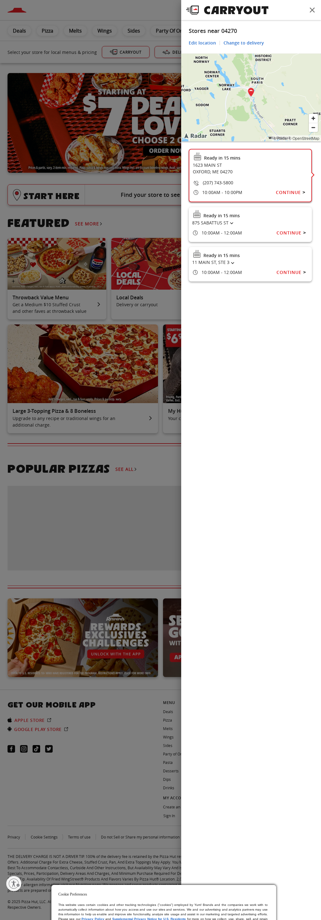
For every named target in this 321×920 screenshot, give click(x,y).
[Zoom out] (313, 127)
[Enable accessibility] (13, 883)
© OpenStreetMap (304, 138)
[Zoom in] (313, 118)
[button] (251, 93)
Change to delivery (244, 43)
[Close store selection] (312, 10)
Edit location (202, 43)
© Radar (280, 138)
